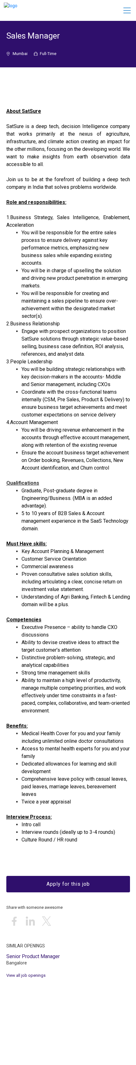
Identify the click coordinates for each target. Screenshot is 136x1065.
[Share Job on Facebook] (14, 922)
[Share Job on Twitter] (46, 922)
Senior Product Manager (33, 956)
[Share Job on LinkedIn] (30, 922)
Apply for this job (68, 884)
